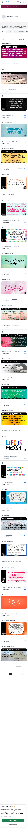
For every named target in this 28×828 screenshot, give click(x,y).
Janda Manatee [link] (6, 515)
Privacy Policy (11, 816)
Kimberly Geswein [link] (15, 63)
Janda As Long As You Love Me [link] (9, 148)
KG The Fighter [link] (6, 384)
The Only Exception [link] (7, 358)
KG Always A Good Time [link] (8, 410)
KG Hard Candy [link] (6, 489)
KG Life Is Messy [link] (6, 436)
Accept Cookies (13, 820)
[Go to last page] (24, 674)
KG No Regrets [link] (6, 174)
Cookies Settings (13, 824)
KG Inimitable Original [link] (7, 122)
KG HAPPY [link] (5, 463)
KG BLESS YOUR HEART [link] (8, 567)
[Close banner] (25, 6)
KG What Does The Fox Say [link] (9, 620)
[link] (23, 2)
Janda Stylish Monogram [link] (8, 541)
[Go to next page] (21, 674)
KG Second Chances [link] (7, 96)
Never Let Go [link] (6, 69)
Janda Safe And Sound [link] (8, 332)
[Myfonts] (7, 2)
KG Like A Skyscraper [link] (7, 305)
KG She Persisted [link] (7, 279)
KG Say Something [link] (7, 594)
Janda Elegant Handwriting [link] (8, 646)
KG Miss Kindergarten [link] (7, 227)
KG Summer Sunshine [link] (7, 200)
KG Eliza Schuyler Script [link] (8, 253)
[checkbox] (24, 39)
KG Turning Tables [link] (7, 43)
